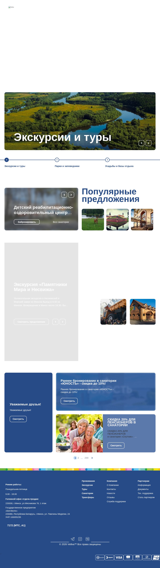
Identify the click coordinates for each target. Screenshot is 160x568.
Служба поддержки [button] (116, 501)
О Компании (113, 485)
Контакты (111, 489)
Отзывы (111, 497)
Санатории (87, 493)
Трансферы (88, 497)
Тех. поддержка (145, 493)
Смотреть (18, 419)
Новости (111, 493)
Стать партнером (146, 497)
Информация (144, 485)
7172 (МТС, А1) (16, 525)
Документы (143, 489)
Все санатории (61, 222)
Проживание (88, 481)
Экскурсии (87, 485)
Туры (84, 489)
